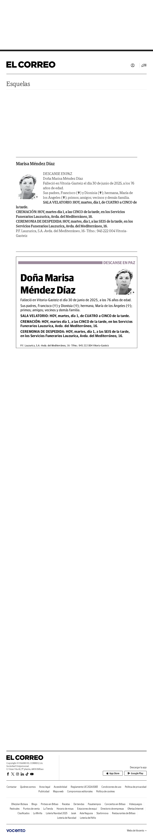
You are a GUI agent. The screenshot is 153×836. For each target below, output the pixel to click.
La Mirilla (37, 813)
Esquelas (18, 84)
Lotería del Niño (88, 817)
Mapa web (58, 791)
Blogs (34, 804)
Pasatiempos (94, 804)
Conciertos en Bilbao (115, 804)
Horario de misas (65, 808)
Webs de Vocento (135, 830)
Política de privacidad (135, 786)
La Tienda (48, 808)
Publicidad (43, 791)
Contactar (12, 786)
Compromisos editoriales (80, 791)
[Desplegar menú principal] (144, 65)
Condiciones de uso (111, 786)
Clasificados (23, 813)
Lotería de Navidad (66, 817)
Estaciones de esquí (87, 808)
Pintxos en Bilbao (49, 804)
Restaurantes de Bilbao (123, 813)
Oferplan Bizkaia (19, 804)
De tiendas (79, 804)
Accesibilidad (60, 786)
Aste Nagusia (86, 813)
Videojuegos (135, 804)
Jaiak (73, 813)
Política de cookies (105, 791)
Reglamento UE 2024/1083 (84, 786)
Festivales (15, 808)
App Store (114, 773)
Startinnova (102, 813)
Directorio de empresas (112, 808)
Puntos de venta (31, 808)
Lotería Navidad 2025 (56, 813)
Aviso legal (44, 786)
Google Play (137, 773)
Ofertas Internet (135, 808)
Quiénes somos (28, 786)
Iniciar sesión (132, 65)
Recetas (66, 804)
